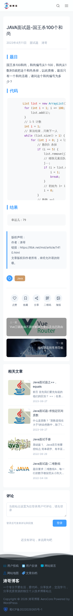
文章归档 (31, 573)
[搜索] (58, 5)
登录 (59, 523)
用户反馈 (31, 565)
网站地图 (13, 573)
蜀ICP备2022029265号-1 (25, 609)
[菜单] (66, 5)
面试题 (34, 42)
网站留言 (50, 565)
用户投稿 (13, 565)
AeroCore (47, 599)
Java (20, 278)
